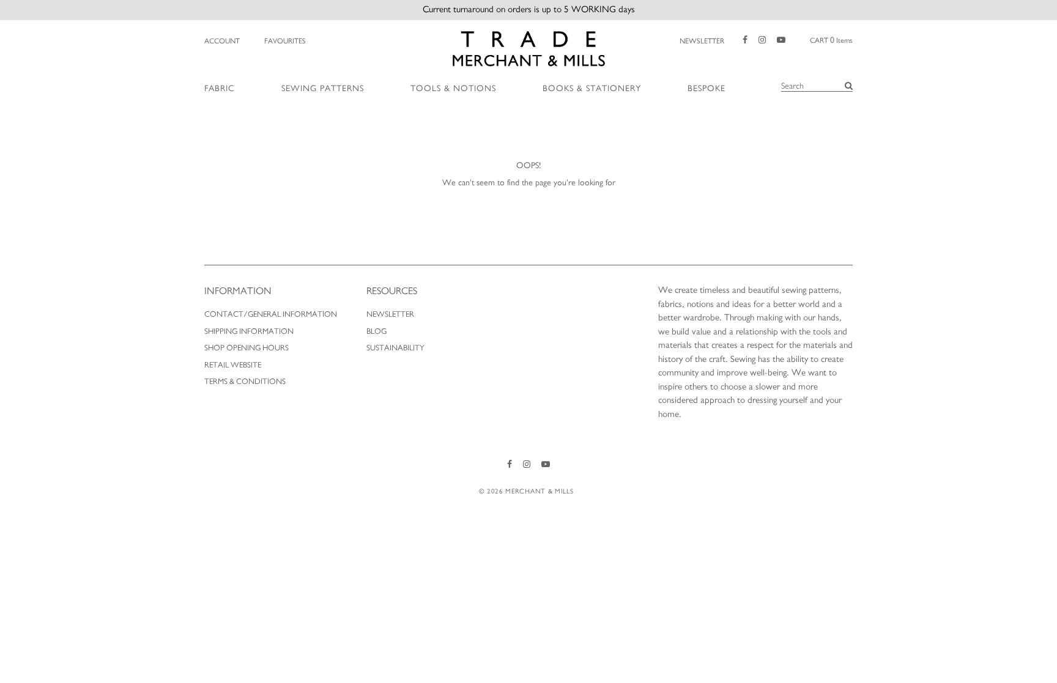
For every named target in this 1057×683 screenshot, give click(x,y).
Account (222, 41)
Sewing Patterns (322, 88)
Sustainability (395, 348)
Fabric (219, 88)
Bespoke (706, 88)
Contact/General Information (270, 315)
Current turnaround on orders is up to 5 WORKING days (529, 9)
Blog (376, 332)
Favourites (285, 41)
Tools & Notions (453, 88)
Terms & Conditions (245, 382)
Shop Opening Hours (246, 348)
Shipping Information (249, 332)
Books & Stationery (592, 88)
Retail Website (232, 365)
